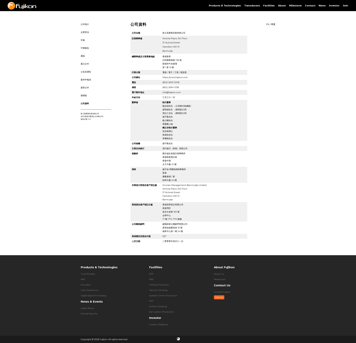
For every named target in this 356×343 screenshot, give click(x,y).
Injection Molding (158, 290)
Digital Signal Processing (93, 295)
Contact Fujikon (222, 292)
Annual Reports (89, 313)
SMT (151, 301)
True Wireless (88, 274)
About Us (219, 274)
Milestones (219, 279)
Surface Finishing (158, 306)
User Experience (89, 290)
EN (267, 24)
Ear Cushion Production (161, 311)
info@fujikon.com (171, 92)
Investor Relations (158, 324)
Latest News (87, 308)
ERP (151, 274)
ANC (83, 279)
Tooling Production (159, 284)
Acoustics (86, 284)
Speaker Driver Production (163, 295)
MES (151, 279)
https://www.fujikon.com (175, 77)
